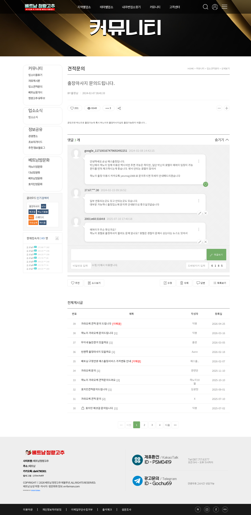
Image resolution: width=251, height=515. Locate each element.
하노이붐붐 (43, 211)
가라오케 (33, 222)
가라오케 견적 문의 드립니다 (96, 323)
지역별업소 (84, 7)
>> (175, 425)
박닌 (31, 217)
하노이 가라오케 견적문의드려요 (98, 380)
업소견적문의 (213, 68)
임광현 (194, 389)
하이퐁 (43, 222)
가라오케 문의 (88, 370)
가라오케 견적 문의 (91, 398)
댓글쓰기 (217, 254)
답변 (203, 283)
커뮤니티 (155, 7)
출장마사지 (34, 206)
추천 (77, 283)
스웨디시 (40, 217)
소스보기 (96, 283)
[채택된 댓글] (205, 184)
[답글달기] (198, 161)
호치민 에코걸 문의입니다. (99, 408)
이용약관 (28, 509)
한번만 (194, 370)
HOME (191, 68)
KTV (43, 206)
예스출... (194, 361)
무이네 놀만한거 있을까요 (94, 342)
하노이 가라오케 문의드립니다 (97, 333)
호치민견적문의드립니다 (94, 389)
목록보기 (221, 283)
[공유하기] (119, 108)
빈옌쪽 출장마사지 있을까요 (96, 351)
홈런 (194, 342)
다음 (167, 425)
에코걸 (32, 211)
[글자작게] (219, 108)
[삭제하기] (205, 213)
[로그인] (215, 7)
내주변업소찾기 (131, 7)
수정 (170, 283)
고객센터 (174, 7)
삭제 (186, 283)
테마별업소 (106, 7)
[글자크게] (227, 108)
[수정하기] (199, 213)
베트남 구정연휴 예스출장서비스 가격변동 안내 (106, 361)
